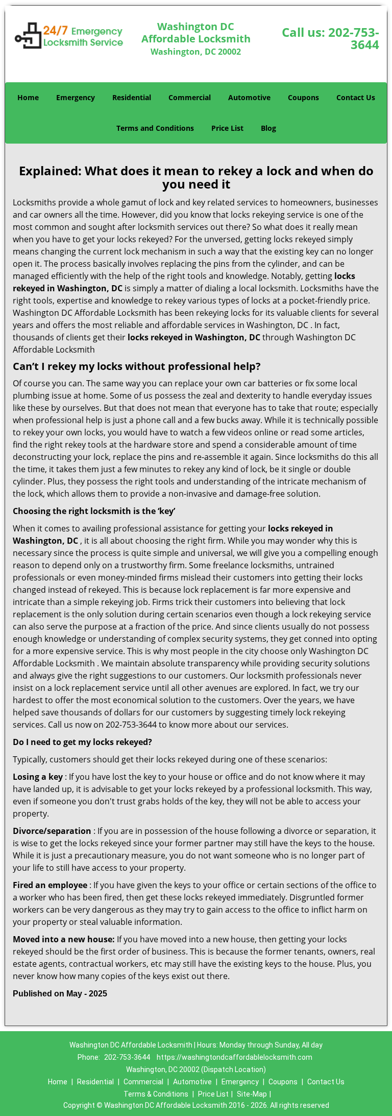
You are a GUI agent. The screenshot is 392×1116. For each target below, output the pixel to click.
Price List (227, 128)
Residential (131, 97)
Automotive (249, 97)
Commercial (189, 97)
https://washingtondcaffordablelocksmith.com (234, 1057)
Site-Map (252, 1094)
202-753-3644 (353, 38)
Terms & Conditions (156, 1094)
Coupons (303, 97)
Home (28, 97)
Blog (268, 128)
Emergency (75, 97)
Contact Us (355, 97)
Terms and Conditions (155, 128)
